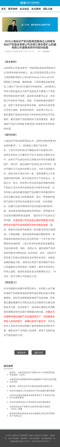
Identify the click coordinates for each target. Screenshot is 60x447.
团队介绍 (39, 352)
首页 (3, 8)
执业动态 (24, 8)
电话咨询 (21, 352)
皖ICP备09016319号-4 (41, 441)
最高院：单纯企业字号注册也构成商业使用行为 (30, 386)
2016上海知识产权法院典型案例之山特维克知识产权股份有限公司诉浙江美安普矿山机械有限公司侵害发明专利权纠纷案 (30, 44)
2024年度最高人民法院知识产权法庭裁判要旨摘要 (32, 390)
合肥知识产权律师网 (30, 3)
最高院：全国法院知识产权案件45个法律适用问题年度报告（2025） (32, 373)
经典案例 (45, 51)
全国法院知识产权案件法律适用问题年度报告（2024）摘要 (29, 407)
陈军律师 (12, 8)
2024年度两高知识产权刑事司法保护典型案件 (30, 402)
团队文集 (47, 8)
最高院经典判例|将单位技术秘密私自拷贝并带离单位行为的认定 (32, 414)
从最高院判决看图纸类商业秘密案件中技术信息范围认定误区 (32, 380)
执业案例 (36, 8)
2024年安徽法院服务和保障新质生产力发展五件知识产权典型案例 (32, 396)
